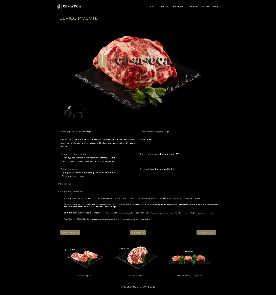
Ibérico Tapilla (84, 276)
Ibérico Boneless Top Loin (190, 276)
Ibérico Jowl (206, 232)
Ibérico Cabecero (137, 276)
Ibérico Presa (70, 232)
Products (138, 232)
